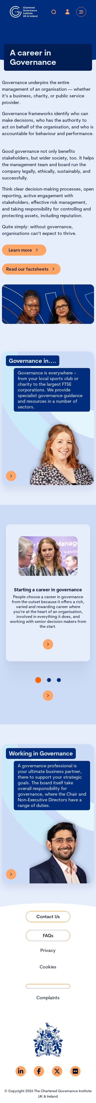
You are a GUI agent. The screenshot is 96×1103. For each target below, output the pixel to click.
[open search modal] (54, 12)
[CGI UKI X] (57, 1071)
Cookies (48, 967)
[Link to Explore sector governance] (11, 476)
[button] (38, 680)
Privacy (48, 950)
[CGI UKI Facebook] (39, 1071)
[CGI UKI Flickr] (75, 1071)
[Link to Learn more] (11, 874)
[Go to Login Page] (67, 12)
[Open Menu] (81, 12)
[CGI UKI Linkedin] (21, 1071)
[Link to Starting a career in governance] (48, 644)
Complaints (48, 997)
